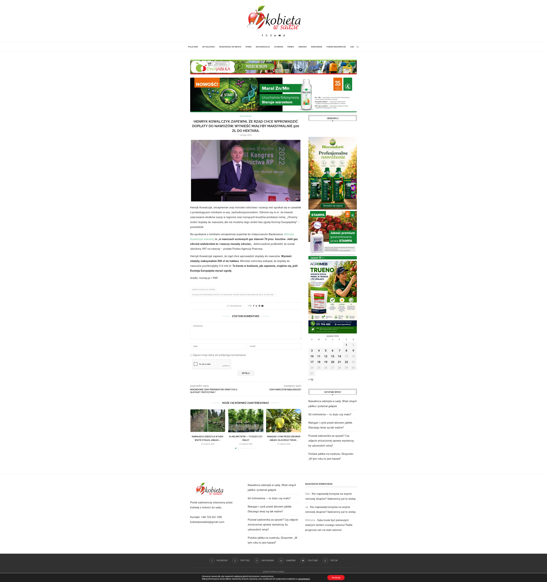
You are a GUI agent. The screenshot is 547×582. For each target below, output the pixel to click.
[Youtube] (280, 35)
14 (339, 356)
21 (339, 362)
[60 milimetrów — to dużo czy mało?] (245, 420)
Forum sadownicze (336, 47)
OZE (352, 47)
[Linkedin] (275, 35)
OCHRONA (278, 47)
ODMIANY (302, 47)
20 (332, 362)
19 (325, 362)
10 (312, 356)
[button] (194, 428)
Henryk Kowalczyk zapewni (203, 290)
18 (318, 362)
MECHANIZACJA (263, 47)
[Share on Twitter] (256, 306)
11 (318, 356)
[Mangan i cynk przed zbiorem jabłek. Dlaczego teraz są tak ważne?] (283, 420)
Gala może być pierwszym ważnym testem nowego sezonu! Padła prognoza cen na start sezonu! (328, 524)
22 (346, 362)
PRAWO (290, 47)
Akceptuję (336, 577)
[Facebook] (262, 35)
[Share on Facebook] (253, 306)
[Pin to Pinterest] (259, 306)
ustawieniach (304, 579)
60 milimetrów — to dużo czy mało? (329, 414)
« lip (310, 379)
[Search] (357, 47)
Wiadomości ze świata (230, 47)
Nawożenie (316, 47)
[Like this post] (251, 306)
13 (332, 356)
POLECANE (193, 47)
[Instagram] (271, 35)
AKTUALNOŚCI (208, 47)
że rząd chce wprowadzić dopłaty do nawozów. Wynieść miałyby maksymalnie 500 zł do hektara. (233, 295)
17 (312, 362)
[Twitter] (267, 35)
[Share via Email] (262, 306)
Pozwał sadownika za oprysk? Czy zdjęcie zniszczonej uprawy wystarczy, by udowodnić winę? (331, 440)
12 (325, 356)
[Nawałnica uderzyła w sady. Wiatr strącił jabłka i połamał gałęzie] (207, 420)
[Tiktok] (284, 35)
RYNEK (249, 47)
